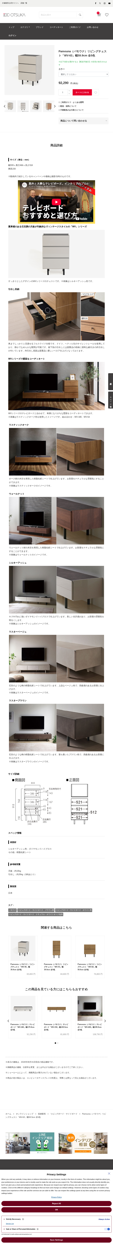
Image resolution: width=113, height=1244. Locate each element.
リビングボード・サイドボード (63, 1114)
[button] (55, 1043)
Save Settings (56, 1240)
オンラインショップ (24, 1114)
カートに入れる (82, 92)
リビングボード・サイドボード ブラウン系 (36, 910)
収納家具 (42, 1114)
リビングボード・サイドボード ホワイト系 (74, 910)
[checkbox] (107, 1229)
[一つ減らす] (69, 93)
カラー (62, 69)
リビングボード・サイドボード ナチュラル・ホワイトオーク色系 (36, 914)
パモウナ (12, 910)
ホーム (8, 1114)
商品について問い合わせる (73, 121)
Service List (10, 1223)
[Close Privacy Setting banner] (109, 1173)
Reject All (56, 1203)
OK (56, 1210)
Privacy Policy (56, 1197)
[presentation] (4, 106)
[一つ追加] (69, 90)
